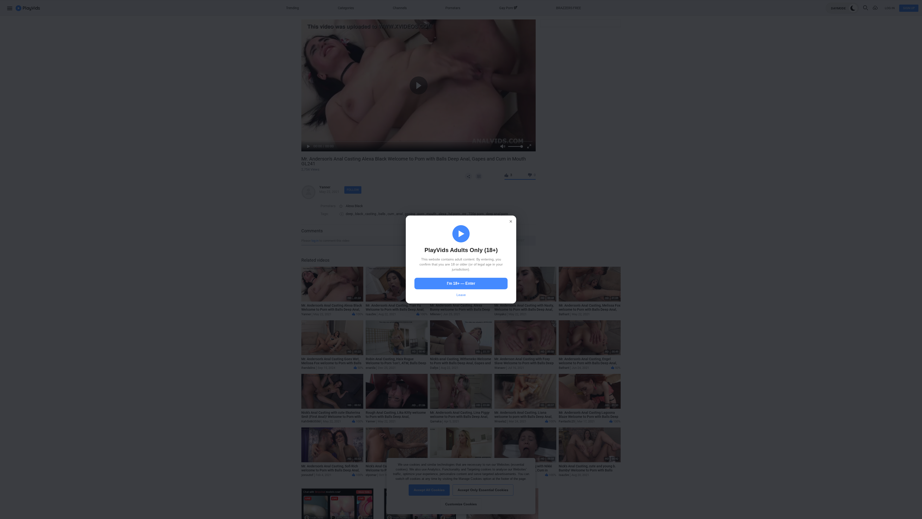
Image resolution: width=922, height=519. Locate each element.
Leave (461, 295)
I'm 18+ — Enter (461, 283)
